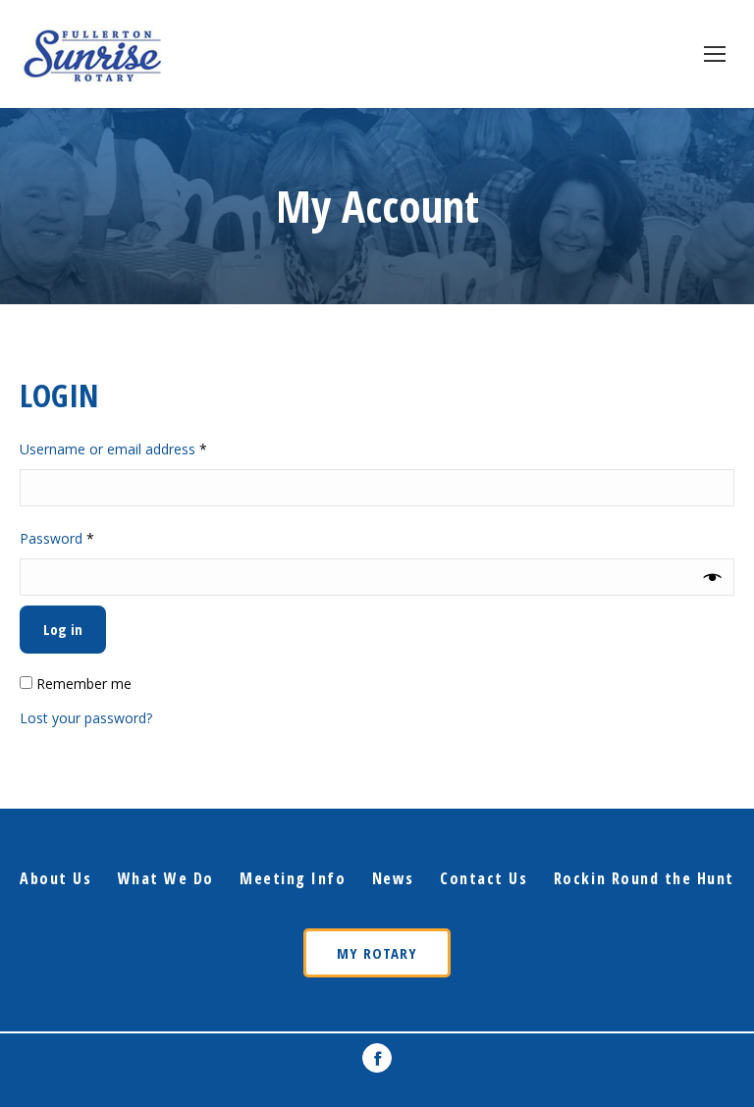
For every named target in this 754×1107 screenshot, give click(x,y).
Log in (62, 629)
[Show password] (713, 577)
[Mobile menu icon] (714, 54)
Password (84, 538)
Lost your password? (86, 718)
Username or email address (141, 448)
